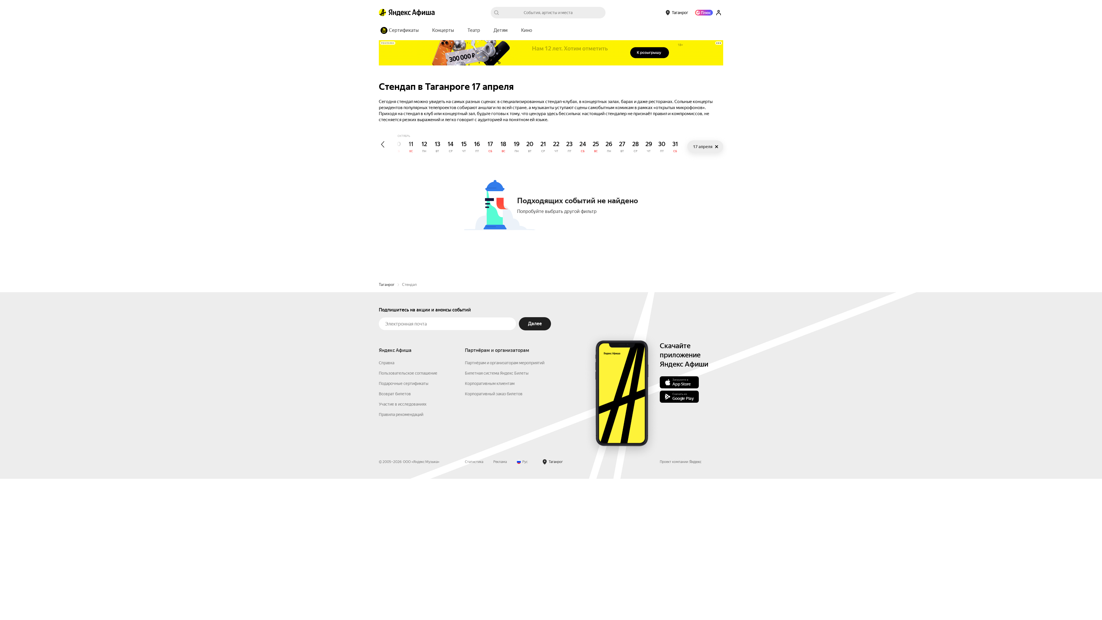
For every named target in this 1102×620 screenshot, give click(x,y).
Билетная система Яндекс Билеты (497, 373)
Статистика (474, 462)
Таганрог (387, 284)
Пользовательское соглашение (408, 373)
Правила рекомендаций (401, 414)
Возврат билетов (395, 394)
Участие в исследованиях (402, 404)
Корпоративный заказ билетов (494, 394)
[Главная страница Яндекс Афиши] (382, 12)
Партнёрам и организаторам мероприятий (504, 363)
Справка (386, 363)
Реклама (500, 462)
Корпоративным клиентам (490, 383)
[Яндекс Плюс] (704, 13)
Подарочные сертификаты (403, 383)
